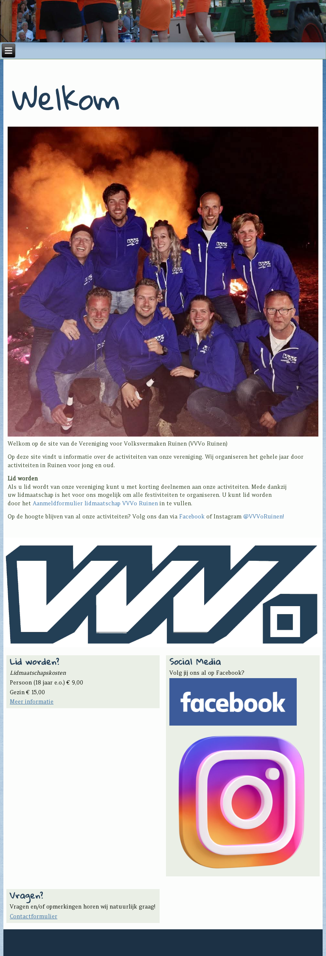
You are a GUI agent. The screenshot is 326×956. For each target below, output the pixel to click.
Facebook (192, 516)
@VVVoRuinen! (263, 516)
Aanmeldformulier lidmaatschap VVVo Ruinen (95, 503)
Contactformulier (33, 916)
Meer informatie (31, 701)
